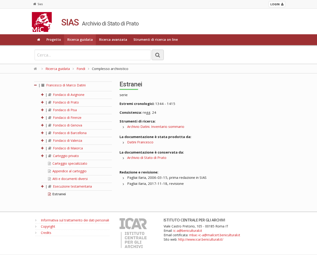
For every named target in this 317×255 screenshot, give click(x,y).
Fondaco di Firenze (66, 117)
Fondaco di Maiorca (67, 148)
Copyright (47, 226)
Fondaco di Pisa (64, 110)
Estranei (59, 194)
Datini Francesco (140, 142)
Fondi (81, 68)
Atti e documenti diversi (70, 178)
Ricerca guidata (80, 39)
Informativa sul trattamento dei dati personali (74, 220)
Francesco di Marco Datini (65, 85)
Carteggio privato (65, 156)
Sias (40, 4)
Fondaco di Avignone (68, 94)
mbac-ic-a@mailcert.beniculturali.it (214, 235)
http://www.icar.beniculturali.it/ (200, 239)
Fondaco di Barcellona (69, 133)
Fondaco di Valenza (67, 140)
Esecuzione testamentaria (72, 186)
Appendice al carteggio (69, 171)
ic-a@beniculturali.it (187, 230)
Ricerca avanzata (113, 39)
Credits (45, 232)
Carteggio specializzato (69, 163)
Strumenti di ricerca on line (155, 39)
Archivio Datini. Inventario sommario (155, 126)
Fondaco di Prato (65, 102)
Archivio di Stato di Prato (146, 157)
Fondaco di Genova (67, 125)
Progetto (53, 39)
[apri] (42, 94)
